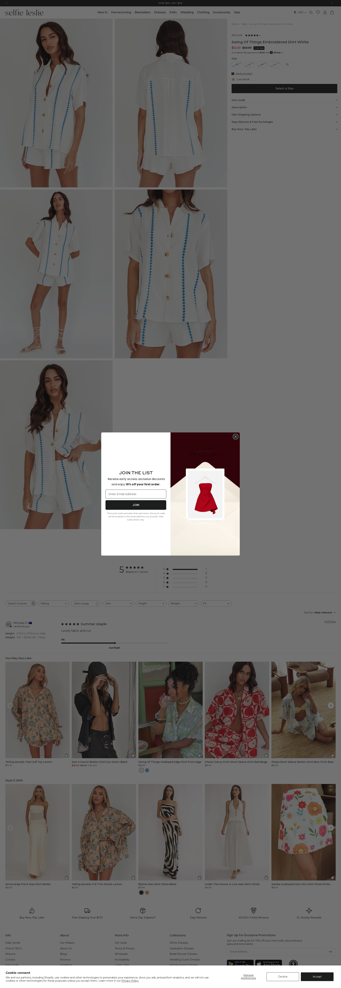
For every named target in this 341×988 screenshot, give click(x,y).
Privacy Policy (130, 980)
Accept (317, 976)
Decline (283, 976)
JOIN (135, 505)
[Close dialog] (235, 436)
